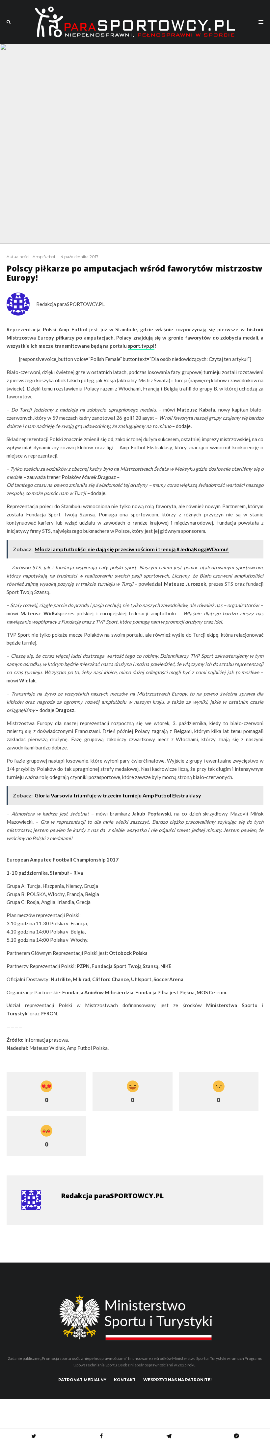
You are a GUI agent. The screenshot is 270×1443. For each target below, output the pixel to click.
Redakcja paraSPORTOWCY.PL (70, 304)
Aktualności (18, 256)
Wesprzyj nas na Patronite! (177, 1379)
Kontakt (125, 1379)
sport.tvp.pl (141, 346)
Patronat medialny (82, 1379)
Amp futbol (44, 256)
